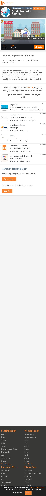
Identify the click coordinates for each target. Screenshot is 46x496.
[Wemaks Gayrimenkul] (5, 12)
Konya (26, 461)
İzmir (26, 443)
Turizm (3, 440)
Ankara (26, 440)
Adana (26, 458)
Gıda (3, 443)
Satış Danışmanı (6, 482)
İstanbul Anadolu (30, 437)
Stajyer (26, 482)
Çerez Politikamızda (36, 487)
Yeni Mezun (5, 471)
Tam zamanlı (28, 471)
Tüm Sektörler (6, 464)
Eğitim (3, 434)
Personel (4, 476)
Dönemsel (28, 476)
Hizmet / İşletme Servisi (9, 449)
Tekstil (3, 446)
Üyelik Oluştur (9, 179)
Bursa (26, 452)
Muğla (26, 455)
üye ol (30, 87)
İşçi (2, 479)
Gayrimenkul (5, 458)
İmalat (3, 461)
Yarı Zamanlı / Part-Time (32, 474)
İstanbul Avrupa (29, 434)
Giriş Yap (7, 191)
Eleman (3, 474)
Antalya (27, 446)
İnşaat (3, 437)
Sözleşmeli (28, 479)
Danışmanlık (5, 452)
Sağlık (3, 455)
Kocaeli (26, 449)
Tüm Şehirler (28, 464)
